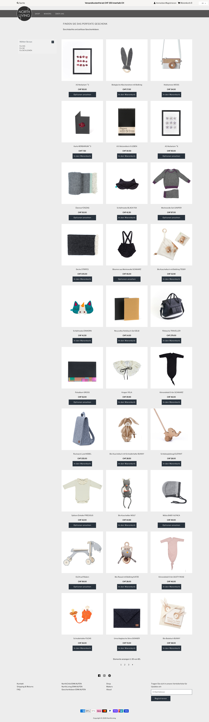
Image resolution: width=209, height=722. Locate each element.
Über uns (59, 14)
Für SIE (22, 48)
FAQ (18, 689)
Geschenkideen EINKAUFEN (74, 689)
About (109, 689)
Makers (109, 687)
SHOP (37, 14)
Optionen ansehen (82, 94)
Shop (108, 684)
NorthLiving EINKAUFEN (72, 687)
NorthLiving (111, 718)
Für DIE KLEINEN (25, 50)
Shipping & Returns (25, 687)
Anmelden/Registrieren (165, 3)
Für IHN (22, 46)
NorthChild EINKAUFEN (72, 684)
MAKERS (47, 14)
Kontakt (20, 684)
